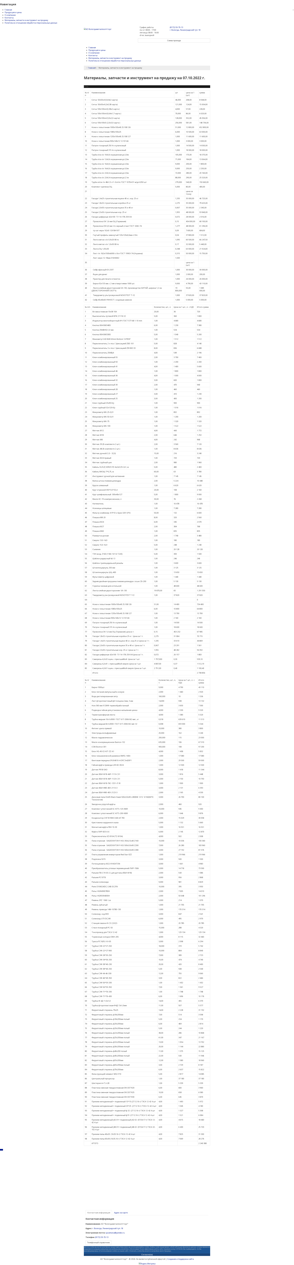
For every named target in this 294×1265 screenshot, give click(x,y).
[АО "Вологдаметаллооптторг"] (109, 29)
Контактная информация (98, 1212)
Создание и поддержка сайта (180, 1259)
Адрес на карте (121, 1212)
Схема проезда (174, 40)
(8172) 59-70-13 (176, 27)
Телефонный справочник (98, 1242)
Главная (91, 68)
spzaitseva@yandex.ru (115, 1232)
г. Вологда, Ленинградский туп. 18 (185, 30)
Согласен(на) (147, 1255)
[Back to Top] (1, 1150)
